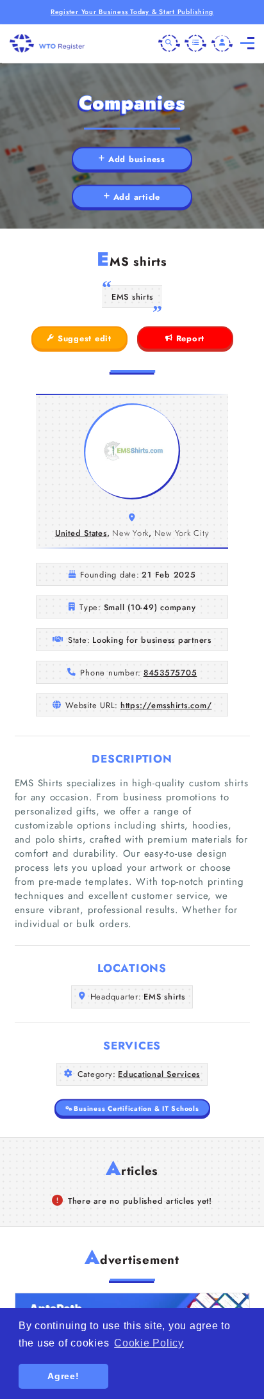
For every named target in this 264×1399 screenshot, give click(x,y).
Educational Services (159, 1074)
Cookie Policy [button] (149, 1343)
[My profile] (222, 43)
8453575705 (170, 673)
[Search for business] (169, 43)
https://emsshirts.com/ (166, 705)
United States (81, 533)
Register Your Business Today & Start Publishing (132, 12)
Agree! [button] (63, 1376)
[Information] (195, 43)
